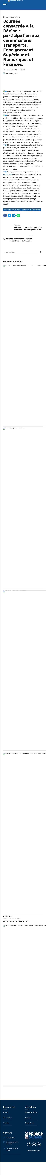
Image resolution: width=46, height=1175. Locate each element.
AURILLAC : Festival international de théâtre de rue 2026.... (17, 920)
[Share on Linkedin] (14, 215)
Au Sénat (28, 1118)
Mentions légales (33, 1151)
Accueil (5, 1112)
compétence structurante (12, 209)
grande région (26, 209)
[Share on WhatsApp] (18, 215)
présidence (36, 209)
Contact (6, 1123)
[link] (8, 174)
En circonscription (11, 17)
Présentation (7, 1118)
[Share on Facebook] (5, 215)
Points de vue (29, 1123)
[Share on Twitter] (9, 215)
